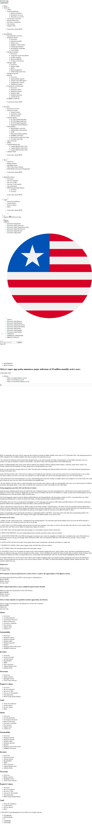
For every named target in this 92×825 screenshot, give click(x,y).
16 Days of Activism (17, 61)
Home (5, 6)
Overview (14, 39)
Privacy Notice (12, 205)
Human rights (15, 66)
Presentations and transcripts (20, 137)
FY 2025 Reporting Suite (19, 119)
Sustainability (8, 34)
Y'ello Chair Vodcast (10, 680)
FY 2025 (13, 191)
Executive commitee (10, 623)
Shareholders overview (18, 128)
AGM (12, 132)
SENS (9, 143)
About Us (7, 8)
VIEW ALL (3, 607)
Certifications (15, 97)
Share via (12, 378)
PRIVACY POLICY (13, 337)
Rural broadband (16, 59)
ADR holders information (19, 130)
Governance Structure (11, 619)
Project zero (14, 43)
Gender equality (16, 57)
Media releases (12, 163)
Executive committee (14, 22)
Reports (9, 75)
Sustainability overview (14, 36)
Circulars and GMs (17, 139)
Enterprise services (17, 15)
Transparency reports (17, 82)
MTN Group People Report (15, 188)
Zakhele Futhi (11, 152)
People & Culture (9, 177)
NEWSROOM (8, 363)
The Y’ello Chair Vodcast (15, 167)
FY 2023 (13, 190)
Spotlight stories (12, 165)
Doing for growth (12, 73)
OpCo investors (8, 664)
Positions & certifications (15, 86)
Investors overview (13, 108)
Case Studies (15, 50)
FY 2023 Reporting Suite (19, 123)
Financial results (12, 110)
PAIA (9, 207)
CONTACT (10, 334)
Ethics (13, 68)
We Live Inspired (12, 181)
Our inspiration (12, 186)
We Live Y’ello (12, 182)
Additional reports (16, 84)
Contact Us (7, 628)
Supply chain (11, 26)
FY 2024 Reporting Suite (19, 121)
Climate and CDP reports (18, 80)
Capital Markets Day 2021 (19, 146)
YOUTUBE (7, 822)
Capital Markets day (13, 144)
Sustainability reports (17, 79)
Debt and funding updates (19, 134)
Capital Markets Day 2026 (19, 150)
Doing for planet (12, 37)
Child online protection (18, 72)
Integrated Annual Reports (19, 125)
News (5, 160)
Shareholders (11, 126)
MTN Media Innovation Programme (18, 169)
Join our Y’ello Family (14, 184)
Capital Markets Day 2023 (19, 148)
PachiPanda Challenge (18, 48)
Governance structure (14, 18)
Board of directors (13, 20)
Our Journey (11, 24)
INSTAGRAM (8, 817)
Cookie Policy (11, 203)
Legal (5, 200)
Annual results (15, 112)
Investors (7, 107)
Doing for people (12, 52)
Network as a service (17, 17)
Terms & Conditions (13, 201)
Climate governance (17, 46)
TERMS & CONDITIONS (15, 335)
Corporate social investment (20, 55)
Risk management (16, 70)
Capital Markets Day (10, 666)
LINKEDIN (7, 821)
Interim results (15, 116)
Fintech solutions (16, 13)
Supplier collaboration (18, 45)
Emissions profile (16, 41)
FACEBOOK (8, 815)
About (9, 9)
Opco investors (12, 141)
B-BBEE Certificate (13, 98)
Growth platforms (12, 11)
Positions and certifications (12, 646)
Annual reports (12, 117)
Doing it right (11, 63)
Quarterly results (16, 114)
